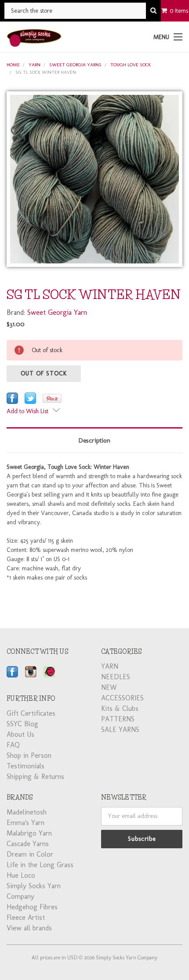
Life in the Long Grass (40, 865)
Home (13, 65)
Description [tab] (94, 440)
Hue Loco (21, 875)
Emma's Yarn (25, 822)
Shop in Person (29, 755)
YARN (34, 65)
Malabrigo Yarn (29, 833)
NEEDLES (115, 677)
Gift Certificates (31, 713)
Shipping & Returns (35, 776)
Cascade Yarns (28, 843)
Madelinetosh (27, 812)
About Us (20, 734)
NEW (109, 687)
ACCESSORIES (122, 698)
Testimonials (25, 766)
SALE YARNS (120, 729)
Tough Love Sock (130, 65)
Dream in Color (30, 854)
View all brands (29, 928)
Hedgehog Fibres (32, 907)
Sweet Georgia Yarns (75, 65)
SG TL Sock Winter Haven (45, 72)
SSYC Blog (22, 724)
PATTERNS (117, 719)
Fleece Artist (26, 917)
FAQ (13, 745)
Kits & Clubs (119, 708)
